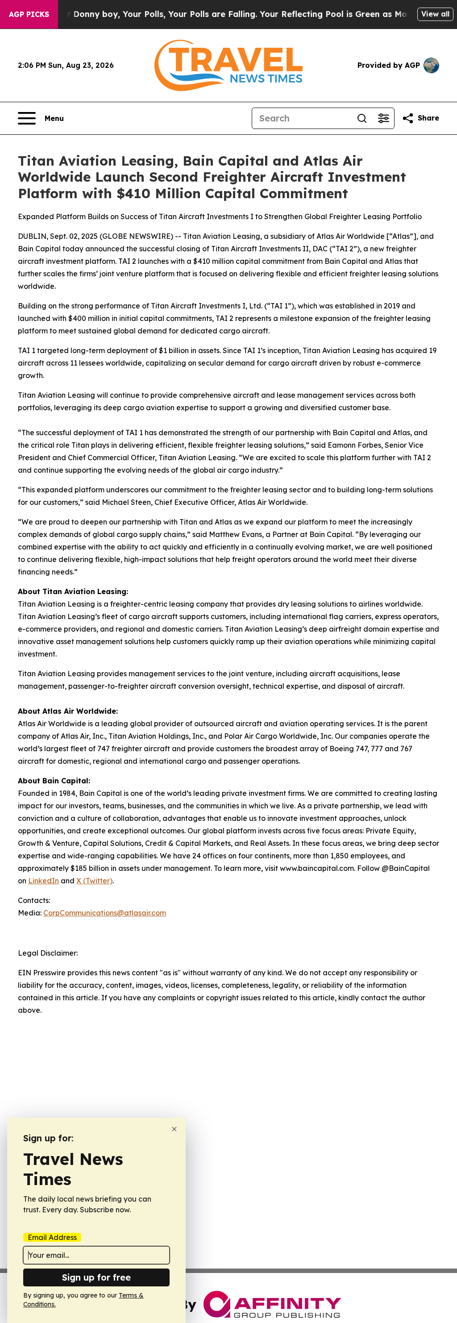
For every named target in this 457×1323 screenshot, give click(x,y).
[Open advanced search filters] (383, 118)
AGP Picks (29, 14)
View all (435, 13)
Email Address (52, 1237)
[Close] (174, 1129)
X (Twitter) (94, 880)
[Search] (362, 118)
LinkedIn (43, 880)
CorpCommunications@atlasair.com (104, 912)
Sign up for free (96, 1277)
